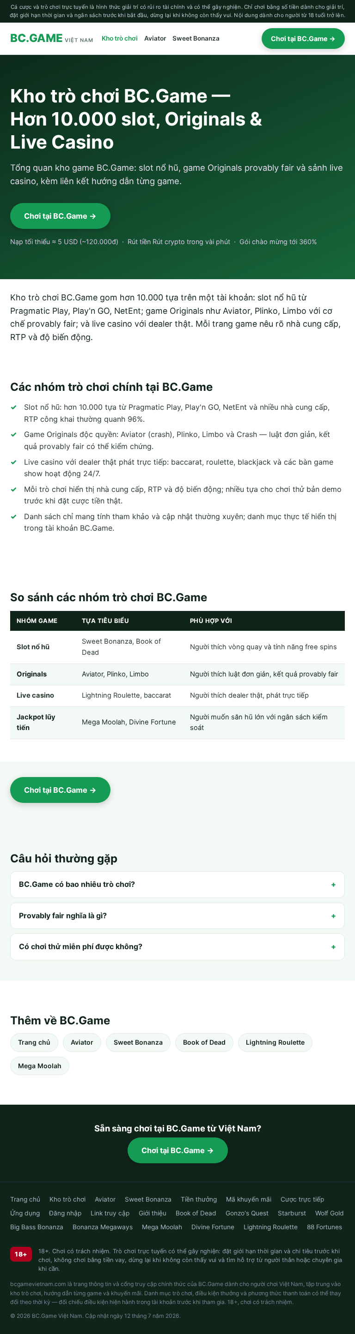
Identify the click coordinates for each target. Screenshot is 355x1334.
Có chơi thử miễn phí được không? (80, 946)
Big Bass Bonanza (36, 1227)
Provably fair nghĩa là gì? (63, 915)
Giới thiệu (152, 1213)
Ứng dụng (25, 1213)
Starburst (292, 1213)
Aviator (155, 38)
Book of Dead (204, 1042)
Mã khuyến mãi (248, 1199)
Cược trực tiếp (302, 1199)
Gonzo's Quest (247, 1213)
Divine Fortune (212, 1227)
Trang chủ (34, 1042)
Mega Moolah (39, 1066)
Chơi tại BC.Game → (303, 38)
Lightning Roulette (275, 1042)
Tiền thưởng (199, 1199)
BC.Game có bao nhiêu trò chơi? (77, 884)
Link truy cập (110, 1213)
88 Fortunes (324, 1227)
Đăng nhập (65, 1213)
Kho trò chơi (120, 38)
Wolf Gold (329, 1213)
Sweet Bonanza (196, 38)
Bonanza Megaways (103, 1227)
